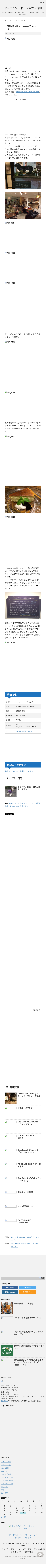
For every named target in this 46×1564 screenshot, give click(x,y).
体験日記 (4, 1493)
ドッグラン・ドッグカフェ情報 (23, 8)
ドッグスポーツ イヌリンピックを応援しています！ (23, 1536)
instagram (11, 1292)
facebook (10, 1288)
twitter (28, 1288)
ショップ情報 (6, 1474)
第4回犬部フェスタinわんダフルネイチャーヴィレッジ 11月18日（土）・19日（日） (28, 1362)
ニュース (4, 1487)
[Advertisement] (23, 115)
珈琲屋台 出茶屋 (25, 1192)
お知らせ (4, 1471)
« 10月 (4, 1517)
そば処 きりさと (25, 1108)
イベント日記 (6, 1465)
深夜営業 (20, 806)
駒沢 (26, 806)
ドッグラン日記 (7, 1484)
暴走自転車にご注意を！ (24, 1304)
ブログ (3, 1490)
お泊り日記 (5, 1468)
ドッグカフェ (29, 803)
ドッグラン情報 (7, 1480)
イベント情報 (6, 1462)
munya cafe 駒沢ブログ (24, 731)
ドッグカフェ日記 (15, 803)
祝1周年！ (4, 1401)
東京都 (12, 806)
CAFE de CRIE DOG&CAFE (24, 1221)
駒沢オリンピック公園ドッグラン (19, 771)
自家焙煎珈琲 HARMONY (27, 92)
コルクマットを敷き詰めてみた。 (28, 1318)
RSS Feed (28, 1292)
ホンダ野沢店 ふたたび (28, 1206)
